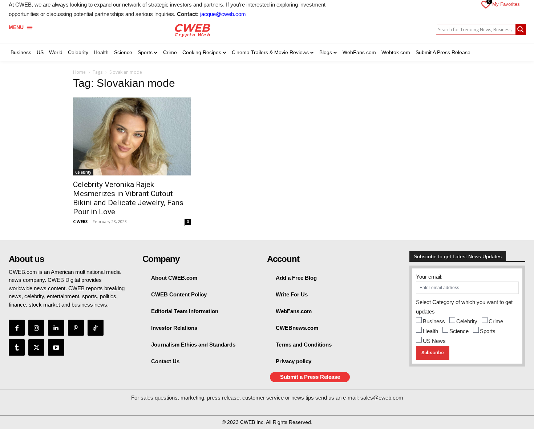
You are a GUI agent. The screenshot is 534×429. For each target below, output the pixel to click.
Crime (496, 321)
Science (459, 331)
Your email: (429, 277)
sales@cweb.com (381, 397)
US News (434, 341)
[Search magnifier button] (520, 29)
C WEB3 (80, 221)
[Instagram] (36, 328)
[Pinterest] (76, 328)
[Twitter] (36, 347)
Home (79, 72)
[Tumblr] (17, 347)
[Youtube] (56, 347)
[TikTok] (96, 328)
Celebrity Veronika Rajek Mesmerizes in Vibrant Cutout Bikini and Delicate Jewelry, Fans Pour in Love (128, 198)
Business (434, 321)
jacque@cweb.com (223, 14)
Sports (487, 331)
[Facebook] (17, 328)
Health (430, 331)
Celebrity (83, 172)
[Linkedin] (56, 328)
